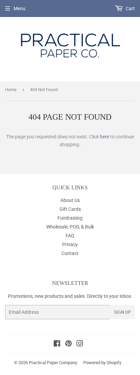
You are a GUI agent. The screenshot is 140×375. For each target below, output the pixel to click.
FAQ (70, 235)
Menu (19, 8)
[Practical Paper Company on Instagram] (79, 344)
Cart (130, 8)
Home (11, 89)
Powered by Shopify (102, 362)
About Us (70, 200)
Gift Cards (70, 209)
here (104, 136)
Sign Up (122, 312)
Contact (70, 253)
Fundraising (70, 218)
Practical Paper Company (53, 362)
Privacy (70, 244)
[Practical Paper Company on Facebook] (56, 344)
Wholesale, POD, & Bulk (70, 226)
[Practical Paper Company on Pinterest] (68, 344)
